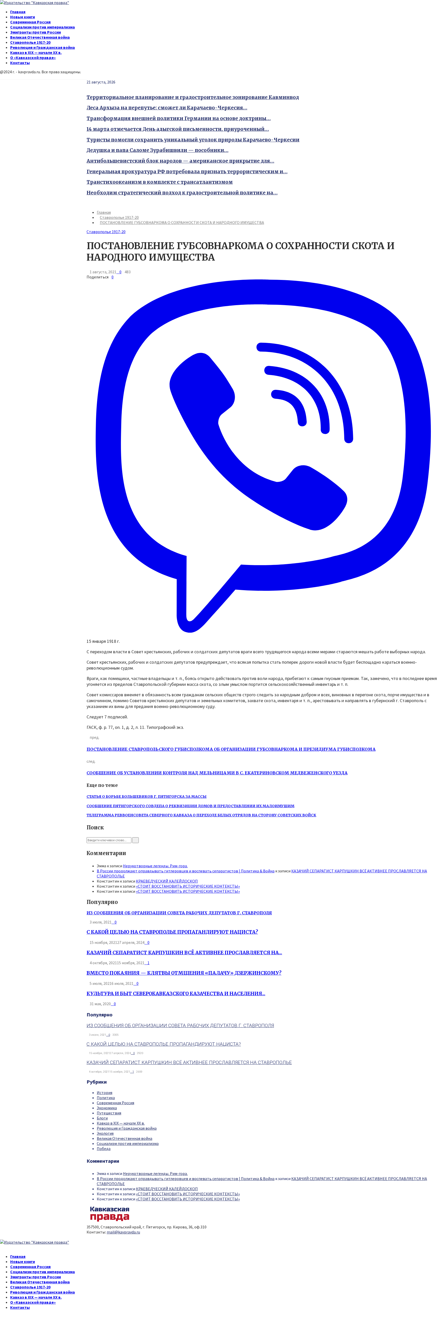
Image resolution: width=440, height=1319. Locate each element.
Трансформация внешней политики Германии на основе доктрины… (179, 118)
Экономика (107, 1107)
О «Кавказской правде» (33, 57)
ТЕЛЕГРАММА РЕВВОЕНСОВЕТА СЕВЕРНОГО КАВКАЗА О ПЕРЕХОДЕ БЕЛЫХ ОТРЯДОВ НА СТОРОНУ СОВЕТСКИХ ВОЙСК (201, 815)
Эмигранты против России (35, 32)
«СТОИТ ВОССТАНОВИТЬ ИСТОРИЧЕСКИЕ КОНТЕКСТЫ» (188, 886)
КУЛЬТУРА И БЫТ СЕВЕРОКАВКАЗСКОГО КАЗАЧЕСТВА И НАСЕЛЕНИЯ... (176, 994)
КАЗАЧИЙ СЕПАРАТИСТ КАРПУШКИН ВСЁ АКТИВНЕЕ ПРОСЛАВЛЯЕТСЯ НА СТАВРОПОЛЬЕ (189, 1062)
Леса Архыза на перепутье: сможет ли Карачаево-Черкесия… (167, 108)
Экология (105, 1133)
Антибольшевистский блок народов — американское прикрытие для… (180, 161)
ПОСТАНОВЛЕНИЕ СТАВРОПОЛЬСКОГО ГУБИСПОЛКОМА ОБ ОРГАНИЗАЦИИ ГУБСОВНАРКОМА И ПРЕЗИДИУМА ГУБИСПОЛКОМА (231, 749)
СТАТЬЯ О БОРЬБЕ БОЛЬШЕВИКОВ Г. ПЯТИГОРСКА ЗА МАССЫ (147, 796)
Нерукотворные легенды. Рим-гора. (155, 865)
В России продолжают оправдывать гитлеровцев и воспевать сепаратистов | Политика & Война (185, 870)
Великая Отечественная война (40, 37)
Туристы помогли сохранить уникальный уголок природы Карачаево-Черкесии (193, 140)
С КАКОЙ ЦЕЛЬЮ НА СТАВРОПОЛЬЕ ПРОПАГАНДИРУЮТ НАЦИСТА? (172, 932)
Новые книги (22, 16)
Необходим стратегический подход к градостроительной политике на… (182, 193)
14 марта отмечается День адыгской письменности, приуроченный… (178, 129)
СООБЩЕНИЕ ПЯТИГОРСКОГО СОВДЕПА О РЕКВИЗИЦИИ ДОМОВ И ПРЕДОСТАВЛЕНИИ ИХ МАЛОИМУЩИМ (190, 806)
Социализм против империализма (42, 27)
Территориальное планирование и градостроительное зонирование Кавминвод (193, 97)
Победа (104, 1148)
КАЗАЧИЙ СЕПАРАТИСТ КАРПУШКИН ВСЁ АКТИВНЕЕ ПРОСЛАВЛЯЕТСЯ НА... (184, 953)
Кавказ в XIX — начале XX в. (36, 52)
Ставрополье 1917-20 (30, 42)
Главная (17, 11)
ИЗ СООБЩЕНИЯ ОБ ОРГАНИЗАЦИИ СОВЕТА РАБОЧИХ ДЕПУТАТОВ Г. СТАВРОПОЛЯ (179, 912)
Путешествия (109, 1112)
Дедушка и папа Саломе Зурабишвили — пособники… (157, 150)
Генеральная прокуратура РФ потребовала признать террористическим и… (187, 172)
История (104, 1092)
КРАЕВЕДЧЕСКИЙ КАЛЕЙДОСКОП (167, 881)
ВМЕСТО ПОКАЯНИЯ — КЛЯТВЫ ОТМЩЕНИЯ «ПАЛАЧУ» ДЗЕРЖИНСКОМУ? (184, 973)
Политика (106, 1097)
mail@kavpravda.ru (123, 1232)
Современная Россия (30, 21)
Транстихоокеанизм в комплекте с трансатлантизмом (160, 182)
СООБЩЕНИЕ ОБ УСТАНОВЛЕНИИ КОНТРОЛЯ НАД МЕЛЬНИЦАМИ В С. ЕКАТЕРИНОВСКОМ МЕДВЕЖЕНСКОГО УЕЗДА (217, 772)
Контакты (20, 62)
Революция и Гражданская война (42, 47)
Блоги (102, 1118)
